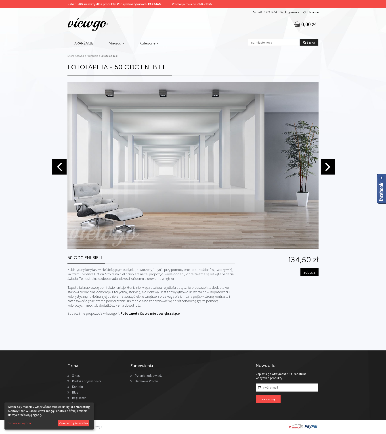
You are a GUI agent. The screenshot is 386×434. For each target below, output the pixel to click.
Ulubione (313, 12)
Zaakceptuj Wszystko (73, 423)
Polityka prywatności (86, 381)
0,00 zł (308, 24)
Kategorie (148, 43)
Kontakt (77, 387)
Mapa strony (80, 403)
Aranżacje (92, 55)
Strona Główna (75, 55)
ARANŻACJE (83, 43)
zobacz (309, 272)
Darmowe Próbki (146, 381)
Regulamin (79, 398)
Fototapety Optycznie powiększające (150, 313)
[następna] (327, 166)
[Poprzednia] (58, 166)
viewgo (87, 22)
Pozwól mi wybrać (19, 423)
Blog (75, 392)
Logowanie (292, 12)
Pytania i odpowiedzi (149, 375)
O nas (76, 375)
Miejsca (115, 43)
